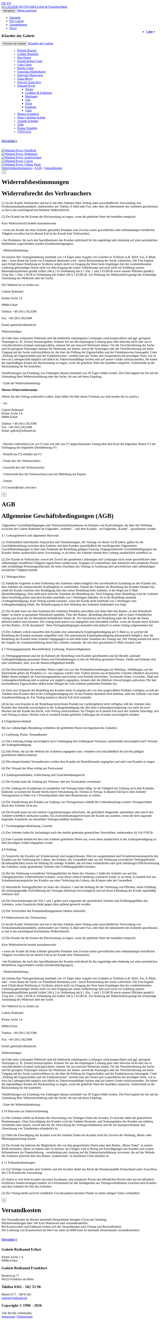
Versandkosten (53, 168)
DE (4, 3)
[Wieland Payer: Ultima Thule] (21, 164)
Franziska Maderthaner (31, 71)
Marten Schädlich (28, 114)
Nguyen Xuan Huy (29, 82)
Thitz (20, 124)
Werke (29, 89)
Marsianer (31, 96)
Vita (27, 100)
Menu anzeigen (27, 10)
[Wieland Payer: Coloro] (17, 161)
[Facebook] (158, 31)
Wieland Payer (26, 85)
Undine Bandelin (27, 54)
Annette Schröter (27, 121)
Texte (28, 103)
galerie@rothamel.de (14, 1298)
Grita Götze (24, 64)
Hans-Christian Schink (31, 117)
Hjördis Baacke (27, 50)
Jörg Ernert (24, 57)
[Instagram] (156, 31)
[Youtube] (153, 31)
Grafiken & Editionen (38, 92)
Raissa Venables (27, 128)
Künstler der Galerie (40, 43)
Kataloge (30, 107)
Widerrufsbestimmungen (17, 168)
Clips (149, 31)
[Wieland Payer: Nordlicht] (19, 150)
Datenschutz (25, 1316)
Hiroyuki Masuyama (30, 75)
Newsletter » (9, 141)
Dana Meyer (25, 78)
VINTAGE (24, 131)
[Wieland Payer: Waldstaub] (19, 154)
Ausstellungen (18, 24)
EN (9, 3)
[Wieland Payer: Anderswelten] (21, 157)
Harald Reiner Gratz (29, 61)
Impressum (8, 1316)
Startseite (15, 17)
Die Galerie (16, 21)
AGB (38, 168)
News (13, 28)
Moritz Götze (25, 68)
